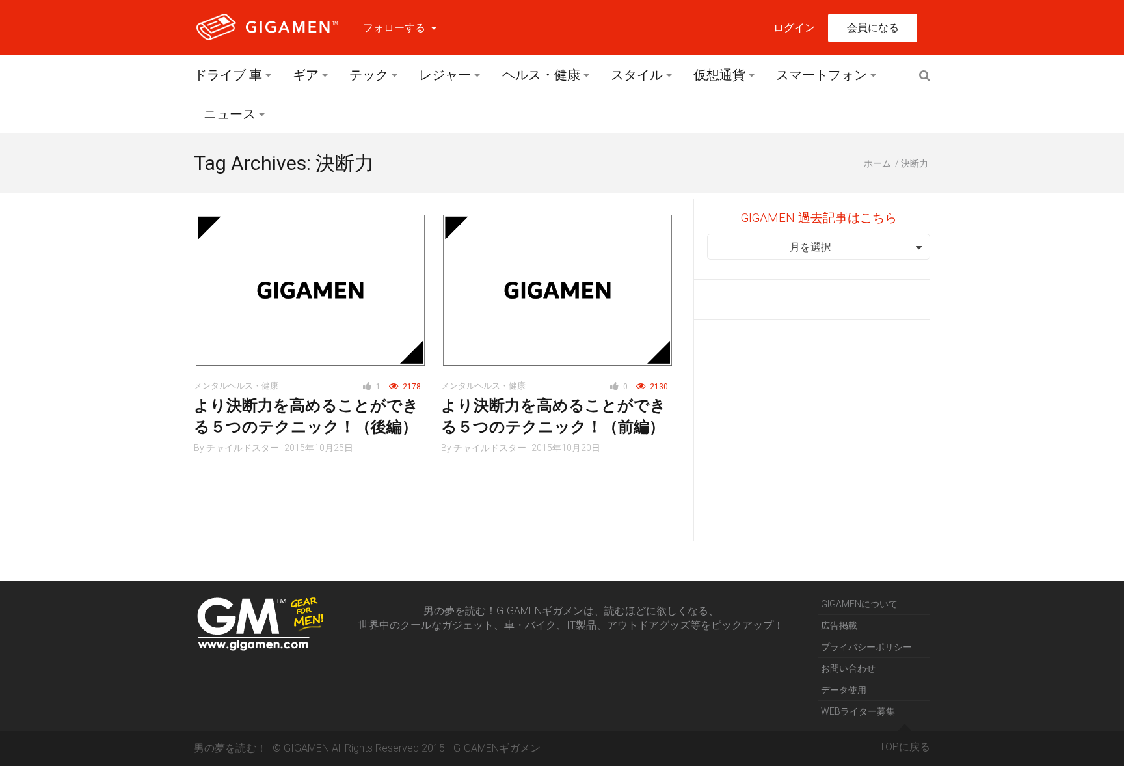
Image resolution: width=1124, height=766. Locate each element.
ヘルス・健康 (541, 75)
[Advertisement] (818, 430)
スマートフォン (821, 75)
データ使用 (843, 690)
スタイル (637, 75)
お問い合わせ (848, 668)
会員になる (873, 27)
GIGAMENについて (859, 604)
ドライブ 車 (228, 75)
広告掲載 (839, 625)
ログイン (794, 27)
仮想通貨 (719, 75)
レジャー (445, 75)
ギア (306, 75)
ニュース (230, 114)
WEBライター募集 (858, 711)
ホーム (877, 163)
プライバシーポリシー (866, 647)
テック (368, 75)
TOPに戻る (904, 747)
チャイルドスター (242, 448)
